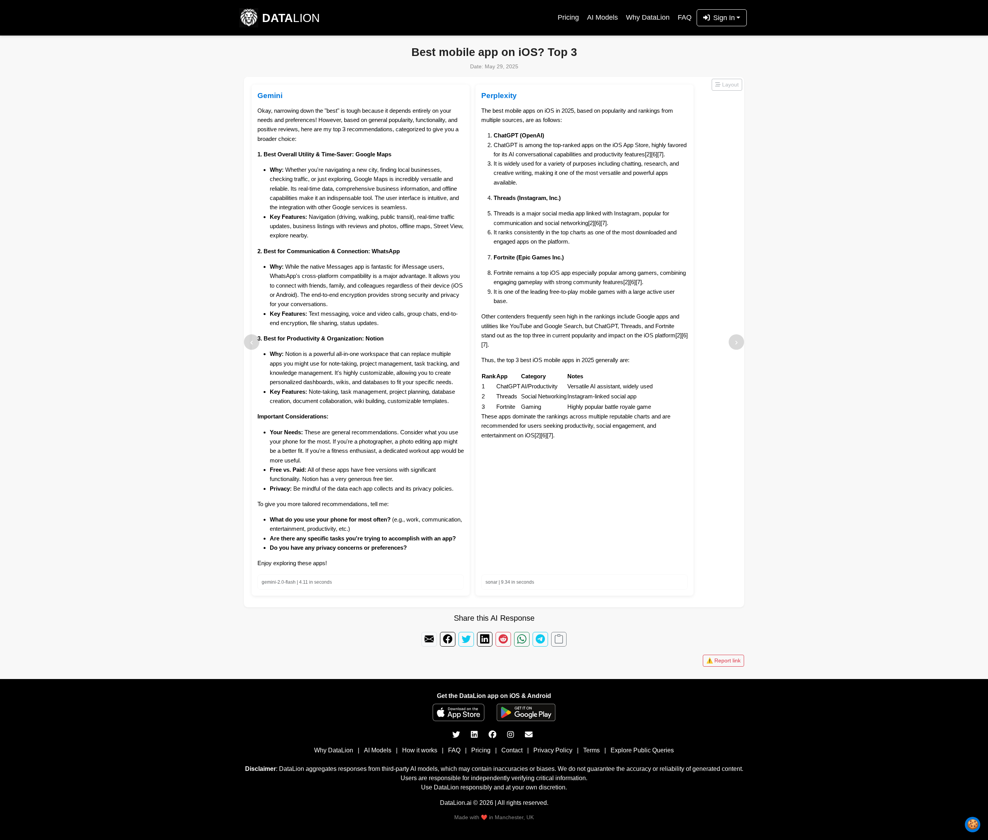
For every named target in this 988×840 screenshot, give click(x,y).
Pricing (568, 17)
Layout (730, 84)
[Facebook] (493, 735)
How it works (419, 750)
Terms (591, 750)
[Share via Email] (429, 639)
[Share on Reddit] (503, 639)
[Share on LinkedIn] (484, 639)
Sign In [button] (724, 18)
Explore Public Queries (642, 750)
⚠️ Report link (723, 660)
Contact (512, 750)
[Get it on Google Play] (526, 712)
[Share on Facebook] (447, 639)
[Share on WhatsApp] (522, 639)
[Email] (529, 735)
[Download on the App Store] (459, 712)
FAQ (685, 17)
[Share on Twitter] (466, 639)
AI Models (602, 17)
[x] (457, 735)
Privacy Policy (552, 750)
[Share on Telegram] (540, 639)
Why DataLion (648, 17)
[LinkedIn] (475, 735)
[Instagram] (511, 735)
